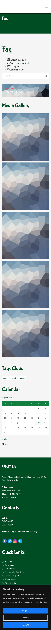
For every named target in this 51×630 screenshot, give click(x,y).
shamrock (24, 63)
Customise (26, 618)
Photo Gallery (10, 583)
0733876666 (7, 524)
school (13, 378)
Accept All (25, 610)
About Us (9, 561)
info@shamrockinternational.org (23, 531)
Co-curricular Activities (14, 572)
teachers (22, 378)
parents (5, 378)
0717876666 (7, 521)
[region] (25, 607)
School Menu (10, 579)
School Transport (12, 575)
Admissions (9, 565)
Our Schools (10, 568)
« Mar (5, 438)
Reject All (25, 625)
